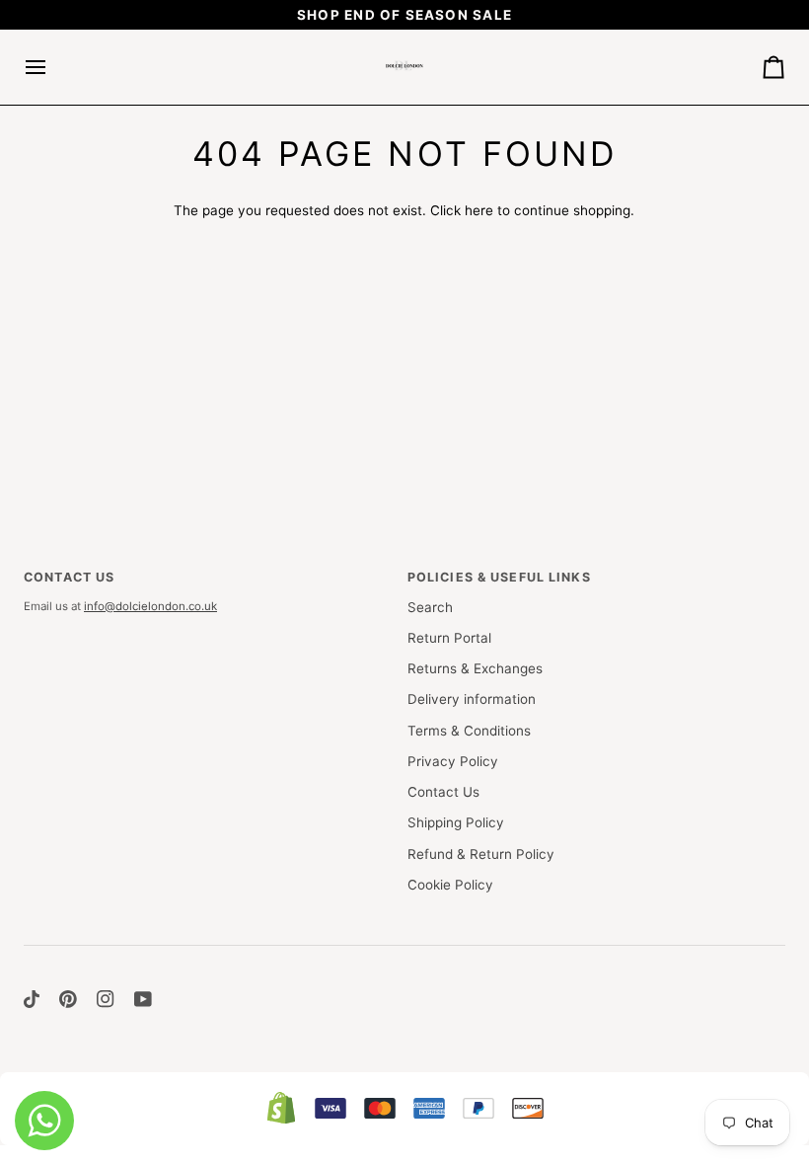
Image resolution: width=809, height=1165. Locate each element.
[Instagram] (105, 999)
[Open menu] (53, 67)
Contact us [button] (69, 577)
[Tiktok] (31, 999)
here (479, 210)
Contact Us (443, 792)
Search (430, 607)
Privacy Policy (452, 761)
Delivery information (471, 699)
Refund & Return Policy (480, 854)
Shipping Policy (455, 822)
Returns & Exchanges (475, 668)
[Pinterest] (68, 999)
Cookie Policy (450, 885)
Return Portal (449, 638)
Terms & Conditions (469, 730)
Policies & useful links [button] (499, 577)
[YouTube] (143, 999)
